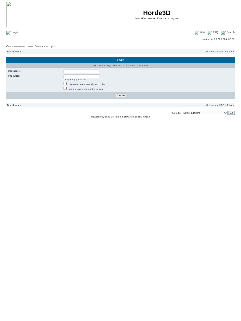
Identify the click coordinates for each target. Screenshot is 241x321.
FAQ (215, 32)
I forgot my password (75, 79)
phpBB (108, 116)
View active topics (45, 46)
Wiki (202, 32)
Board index (14, 51)
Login (14, 32)
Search (230, 32)
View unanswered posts (19, 46)
